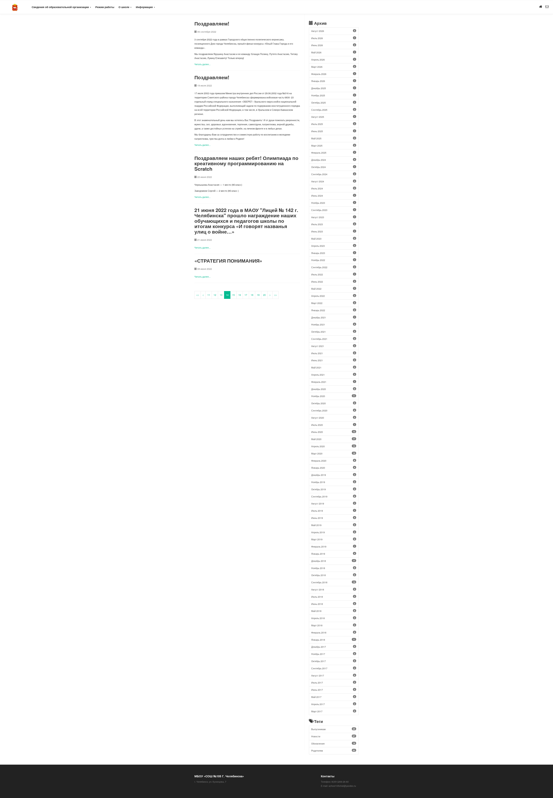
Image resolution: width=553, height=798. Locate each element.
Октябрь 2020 (333, 403)
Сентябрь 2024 (333, 174)
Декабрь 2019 (333, 475)
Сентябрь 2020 (333, 410)
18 (252, 295)
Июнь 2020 (333, 432)
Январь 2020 (333, 467)
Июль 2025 (333, 124)
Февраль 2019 (333, 546)
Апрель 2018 (333, 618)
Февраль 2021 (333, 382)
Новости (333, 736)
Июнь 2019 (333, 518)
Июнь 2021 (333, 360)
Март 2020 (333, 453)
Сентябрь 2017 (333, 668)
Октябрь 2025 (333, 102)
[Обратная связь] (547, 7)
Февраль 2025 (333, 152)
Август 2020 (333, 417)
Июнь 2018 (333, 604)
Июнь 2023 (333, 231)
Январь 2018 (333, 639)
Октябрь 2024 (333, 167)
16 (239, 295)
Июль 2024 (333, 188)
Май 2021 (333, 367)
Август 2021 (333, 346)
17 (246, 295)
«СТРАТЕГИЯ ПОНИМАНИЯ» (228, 260)
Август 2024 (333, 181)
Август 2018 (333, 589)
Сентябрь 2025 (333, 109)
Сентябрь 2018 (333, 582)
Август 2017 (333, 675)
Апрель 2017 (333, 704)
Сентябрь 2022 (333, 267)
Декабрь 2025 (333, 88)
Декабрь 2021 (333, 317)
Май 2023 (333, 238)
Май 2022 (333, 288)
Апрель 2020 (333, 446)
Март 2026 (333, 66)
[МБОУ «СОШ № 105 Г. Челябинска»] (15, 7)
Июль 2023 (333, 224)
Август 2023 (333, 217)
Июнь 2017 (333, 689)
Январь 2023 (333, 253)
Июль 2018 (333, 596)
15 (233, 295)
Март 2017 (333, 711)
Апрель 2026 (333, 59)
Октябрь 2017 (333, 661)
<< (197, 295)
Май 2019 (333, 525)
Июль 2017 (333, 682)
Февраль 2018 (333, 632)
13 (221, 295)
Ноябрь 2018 (333, 568)
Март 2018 (333, 625)
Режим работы (104, 7)
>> (275, 295)
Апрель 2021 (333, 374)
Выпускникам (333, 729)
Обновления (333, 743)
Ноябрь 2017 (333, 654)
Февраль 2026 (333, 74)
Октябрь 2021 (333, 331)
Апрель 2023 (333, 245)
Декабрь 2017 (333, 646)
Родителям (333, 750)
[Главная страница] (541, 7)
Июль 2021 (333, 353)
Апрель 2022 (333, 296)
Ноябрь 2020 (333, 396)
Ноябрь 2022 (333, 260)
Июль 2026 (333, 38)
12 (215, 295)
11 (208, 295)
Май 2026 (333, 52)
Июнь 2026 (333, 45)
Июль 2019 (333, 510)
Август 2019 (333, 503)
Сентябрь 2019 (333, 496)
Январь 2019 (333, 553)
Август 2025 (333, 116)
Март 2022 (333, 303)
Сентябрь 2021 (333, 339)
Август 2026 (333, 31)
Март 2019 (333, 539)
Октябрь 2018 (333, 575)
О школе (124, 7)
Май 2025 (333, 138)
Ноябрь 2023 (333, 202)
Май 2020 (333, 439)
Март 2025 (333, 145)
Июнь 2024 (333, 195)
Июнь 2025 (333, 131)
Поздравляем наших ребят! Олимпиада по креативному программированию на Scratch (246, 163)
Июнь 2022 (333, 281)
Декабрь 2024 (333, 159)
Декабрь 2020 (333, 389)
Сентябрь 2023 (333, 210)
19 (258, 295)
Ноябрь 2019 (333, 482)
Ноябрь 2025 (333, 95)
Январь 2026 (333, 81)
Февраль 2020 (333, 460)
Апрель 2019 (333, 532)
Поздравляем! (211, 23)
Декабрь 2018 (333, 561)
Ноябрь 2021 (333, 324)
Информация (145, 7)
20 (264, 295)
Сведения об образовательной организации (61, 7)
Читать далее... (202, 64)
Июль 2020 (333, 425)
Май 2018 (333, 611)
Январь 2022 (333, 310)
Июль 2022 (333, 274)
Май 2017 (333, 697)
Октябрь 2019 (333, 489)
